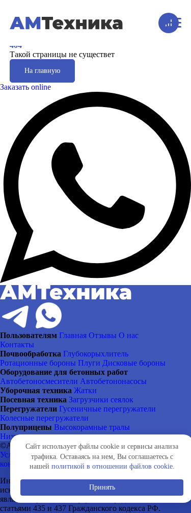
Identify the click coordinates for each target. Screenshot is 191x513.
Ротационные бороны (38, 362)
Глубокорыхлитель (95, 353)
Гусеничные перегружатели (107, 408)
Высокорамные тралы (92, 427)
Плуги (89, 362)
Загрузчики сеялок (101, 399)
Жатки (85, 390)
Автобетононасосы (113, 381)
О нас (129, 335)
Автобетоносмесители (39, 381)
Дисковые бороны (134, 362)
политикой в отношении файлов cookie (112, 466)
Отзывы (103, 335)
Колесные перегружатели (44, 418)
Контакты (17, 344)
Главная (73, 335)
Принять (102, 487)
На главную (42, 70)
